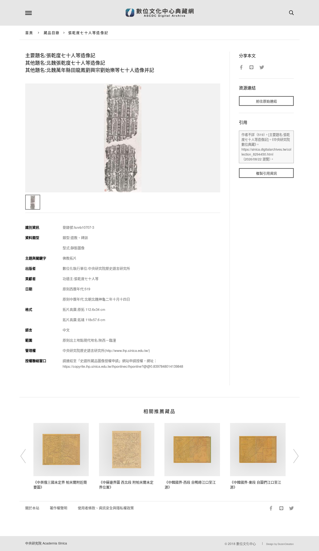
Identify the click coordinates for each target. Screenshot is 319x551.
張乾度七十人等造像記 (88, 32)
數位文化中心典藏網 (160, 12)
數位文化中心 (246, 543)
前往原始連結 (266, 101)
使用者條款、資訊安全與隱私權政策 (106, 507)
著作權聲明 (58, 507)
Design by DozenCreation (280, 544)
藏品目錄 (52, 32)
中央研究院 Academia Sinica (46, 543)
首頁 (29, 32)
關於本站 (32, 507)
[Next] (291, 456)
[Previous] (27, 456)
